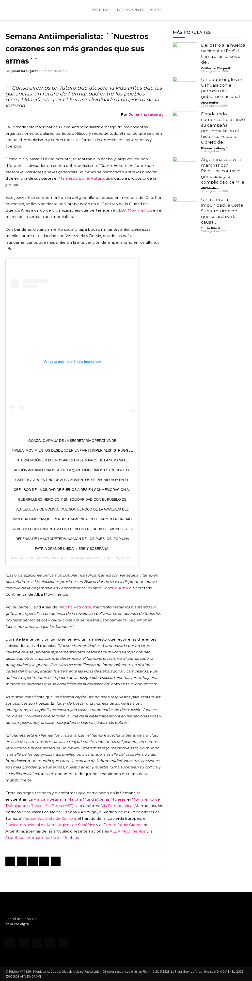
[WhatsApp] (33, 861)
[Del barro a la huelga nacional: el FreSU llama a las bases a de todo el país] (185, 54)
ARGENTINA (100, 10)
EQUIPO (155, 10)
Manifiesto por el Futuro (81, 178)
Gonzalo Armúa (116, 588)
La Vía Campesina (45, 799)
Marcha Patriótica (74, 607)
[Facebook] (10, 861)
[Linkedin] (44, 861)
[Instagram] (24, 943)
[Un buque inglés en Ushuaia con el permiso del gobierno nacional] (185, 89)
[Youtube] (63, 943)
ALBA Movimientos (134, 210)
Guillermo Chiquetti (216, 68)
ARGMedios (210, 102)
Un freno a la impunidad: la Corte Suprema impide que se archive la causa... (222, 211)
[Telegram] (56, 861)
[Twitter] (22, 861)
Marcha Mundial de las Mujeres (96, 799)
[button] (241, 10)
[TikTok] (37, 943)
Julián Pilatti (210, 228)
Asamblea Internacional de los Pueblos (42, 837)
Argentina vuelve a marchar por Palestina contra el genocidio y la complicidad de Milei (223, 171)
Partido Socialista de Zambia (49, 818)
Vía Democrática (116, 805)
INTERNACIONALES (130, 10)
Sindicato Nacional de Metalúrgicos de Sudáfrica (50, 824)
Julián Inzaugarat (24, 71)
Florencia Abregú (214, 148)
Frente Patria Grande (123, 824)
